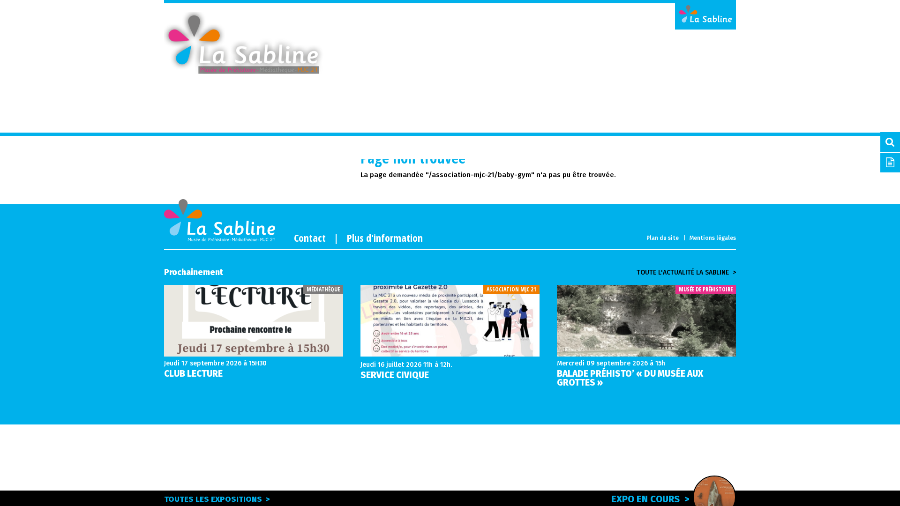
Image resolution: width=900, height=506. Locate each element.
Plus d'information (385, 237)
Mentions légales (713, 238)
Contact (310, 237)
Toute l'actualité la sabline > (686, 272)
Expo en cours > (650, 499)
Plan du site (662, 238)
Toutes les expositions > (217, 499)
